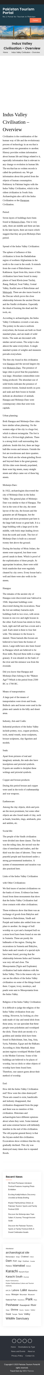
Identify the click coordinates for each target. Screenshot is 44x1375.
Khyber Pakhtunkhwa (12, 1280)
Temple (14, 1314)
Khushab (26, 1277)
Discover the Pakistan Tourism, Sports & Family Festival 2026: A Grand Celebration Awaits (21, 1229)
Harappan (24, 200)
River (33, 1305)
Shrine (14, 1309)
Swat (8, 1314)
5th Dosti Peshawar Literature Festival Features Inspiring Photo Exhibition (21, 1186)
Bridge (18, 1257)
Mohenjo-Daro (18, 222)
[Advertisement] (22, 83)
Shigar (8, 1310)
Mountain (23, 1294)
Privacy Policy (17, 1356)
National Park (11, 1300)
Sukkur (33, 1310)
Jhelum (28, 1266)
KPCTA (8, 1290)
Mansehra (32, 1290)
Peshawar (12, 1304)
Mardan (8, 1294)
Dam (9, 1260)
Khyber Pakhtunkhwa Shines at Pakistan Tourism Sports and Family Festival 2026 (22, 1206)
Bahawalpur (10, 1257)
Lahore (15, 1290)
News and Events (18, 1351)
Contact (35, 20)
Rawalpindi (25, 1305)
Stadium (27, 1310)
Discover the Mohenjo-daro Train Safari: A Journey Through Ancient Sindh (21, 1217)
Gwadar (32, 1261)
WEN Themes (28, 1371)
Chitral (31, 1257)
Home (13, 1347)
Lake (23, 1290)
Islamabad (19, 1265)
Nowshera (21, 1300)
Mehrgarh (7, 292)
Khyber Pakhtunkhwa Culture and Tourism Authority (20, 1285)
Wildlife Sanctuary (17, 1318)
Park (29, 1299)
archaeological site (17, 1252)
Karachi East (24, 1272)
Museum (31, 1294)
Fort (15, 1261)
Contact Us (29, 1356)
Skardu (21, 1310)
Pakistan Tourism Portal (18, 11)
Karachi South (14, 1276)
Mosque (15, 1294)
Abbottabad (9, 1248)
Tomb (20, 1314)
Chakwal (25, 1257)
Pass (35, 1300)
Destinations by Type (26, 1347)
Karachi (12, 1271)
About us (31, 1351)
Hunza (9, 1266)
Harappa (11, 363)
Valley (27, 1314)
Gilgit (20, 1261)
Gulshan (26, 1261)
